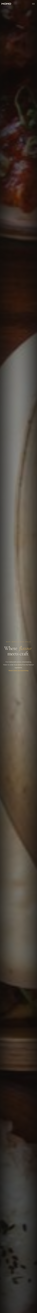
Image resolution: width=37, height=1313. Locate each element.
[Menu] (33, 4)
